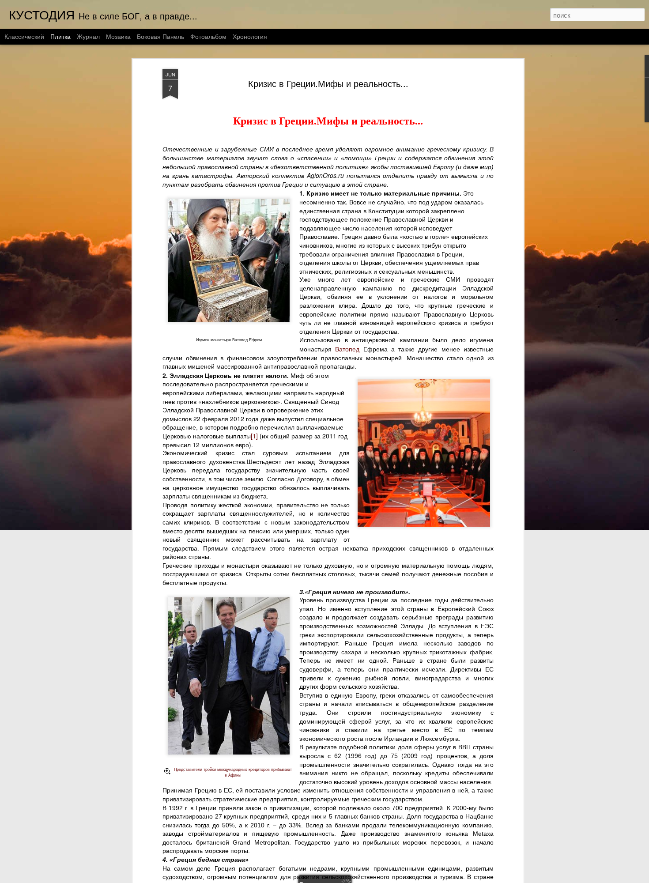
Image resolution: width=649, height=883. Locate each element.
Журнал (88, 36)
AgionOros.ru (325, 175)
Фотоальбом (208, 36)
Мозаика (118, 36)
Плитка (60, 36)
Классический (24, 36)
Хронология (250, 36)
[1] (254, 435)
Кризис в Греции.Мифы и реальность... (328, 83)
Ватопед (347, 348)
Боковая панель (160, 36)
